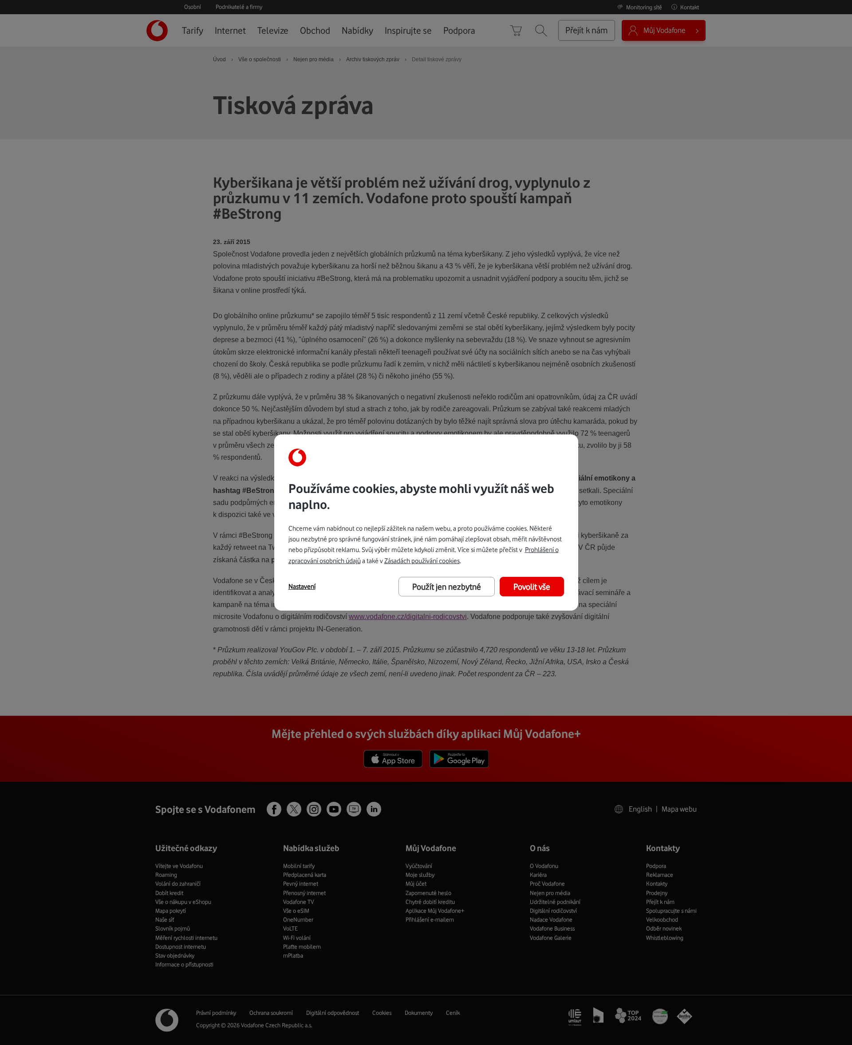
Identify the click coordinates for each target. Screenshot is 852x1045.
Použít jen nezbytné (446, 587)
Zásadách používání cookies (422, 560)
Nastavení (302, 587)
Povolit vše (531, 587)
